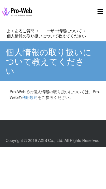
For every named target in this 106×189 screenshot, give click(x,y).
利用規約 (30, 97)
